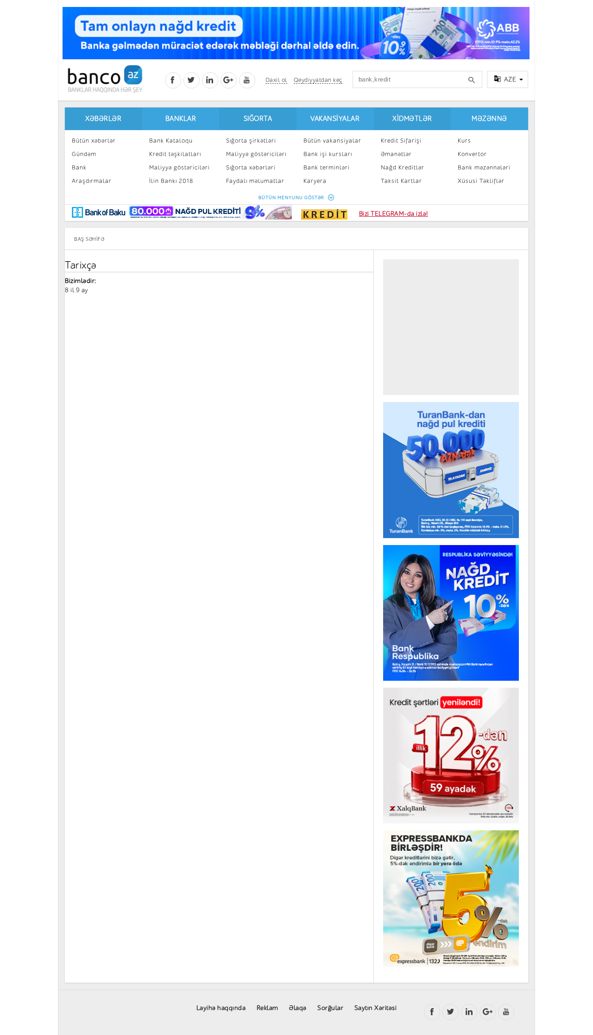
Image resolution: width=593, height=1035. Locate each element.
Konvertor (472, 154)
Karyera (315, 180)
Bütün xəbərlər (94, 140)
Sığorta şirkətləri (251, 140)
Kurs (464, 140)
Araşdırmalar (92, 180)
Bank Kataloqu (171, 140)
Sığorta (258, 119)
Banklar (180, 119)
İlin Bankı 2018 (171, 180)
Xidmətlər (412, 119)
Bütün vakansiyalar (332, 140)
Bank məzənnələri (484, 167)
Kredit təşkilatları (175, 154)
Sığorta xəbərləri (251, 167)
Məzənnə (489, 119)
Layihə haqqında (221, 1008)
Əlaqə (298, 1008)
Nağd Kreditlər (402, 167)
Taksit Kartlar (401, 180)
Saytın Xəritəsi (375, 1008)
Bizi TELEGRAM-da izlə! (393, 214)
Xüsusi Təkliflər (481, 180)
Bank (79, 167)
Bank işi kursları (327, 154)
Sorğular (330, 1008)
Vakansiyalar (335, 119)
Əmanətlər (396, 154)
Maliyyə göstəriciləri (179, 167)
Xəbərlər (103, 119)
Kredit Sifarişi (401, 140)
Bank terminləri (326, 167)
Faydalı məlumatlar (255, 180)
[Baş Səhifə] (105, 79)
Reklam (267, 1008)
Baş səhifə (89, 239)
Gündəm (84, 154)
